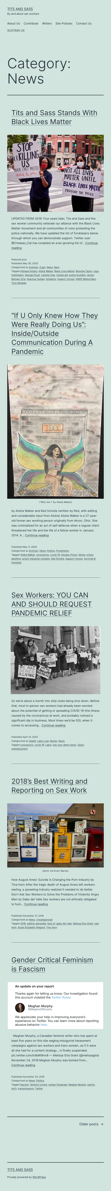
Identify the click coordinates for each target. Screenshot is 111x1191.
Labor (48, 744)
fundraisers (17, 275)
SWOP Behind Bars (86, 279)
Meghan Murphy (77, 1084)
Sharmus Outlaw (36, 279)
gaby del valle (64, 923)
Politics (51, 550)
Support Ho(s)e (65, 279)
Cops (42, 267)
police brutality (77, 275)
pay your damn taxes (64, 744)
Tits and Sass (20, 9)
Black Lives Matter (64, 271)
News (50, 267)
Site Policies (64, 23)
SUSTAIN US (16, 30)
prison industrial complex (36, 558)
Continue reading (37, 535)
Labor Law (43, 740)
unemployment (19, 748)
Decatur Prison (69, 554)
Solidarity (51, 279)
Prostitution (62, 550)
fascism (24, 1084)
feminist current (38, 1084)
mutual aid (62, 275)
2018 (23, 923)
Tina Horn (51, 927)
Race (56, 267)
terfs (14, 1088)
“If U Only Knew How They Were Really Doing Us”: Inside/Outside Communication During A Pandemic (54, 333)
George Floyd (32, 275)
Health (32, 740)
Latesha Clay (48, 275)
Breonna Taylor (84, 271)
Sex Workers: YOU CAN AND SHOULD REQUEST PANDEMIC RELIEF (51, 604)
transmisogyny (26, 1088)
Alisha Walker (46, 271)
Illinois (82, 554)
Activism (33, 267)
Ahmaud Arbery (28, 271)
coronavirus (42, 554)
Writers (47, 23)
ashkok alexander (36, 923)
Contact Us (83, 23)
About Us (13, 23)
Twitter (39, 1088)
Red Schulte (57, 558)
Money (53, 740)
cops (96, 271)
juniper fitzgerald (58, 1084)
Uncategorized (44, 919)
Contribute (31, 23)
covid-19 (55, 554)
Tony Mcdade (18, 282)
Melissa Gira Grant (83, 923)
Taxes (80, 744)
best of (51, 923)
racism (90, 275)
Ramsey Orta (18, 279)
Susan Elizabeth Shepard (31, 927)
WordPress (39, 1177)
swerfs (91, 1084)
